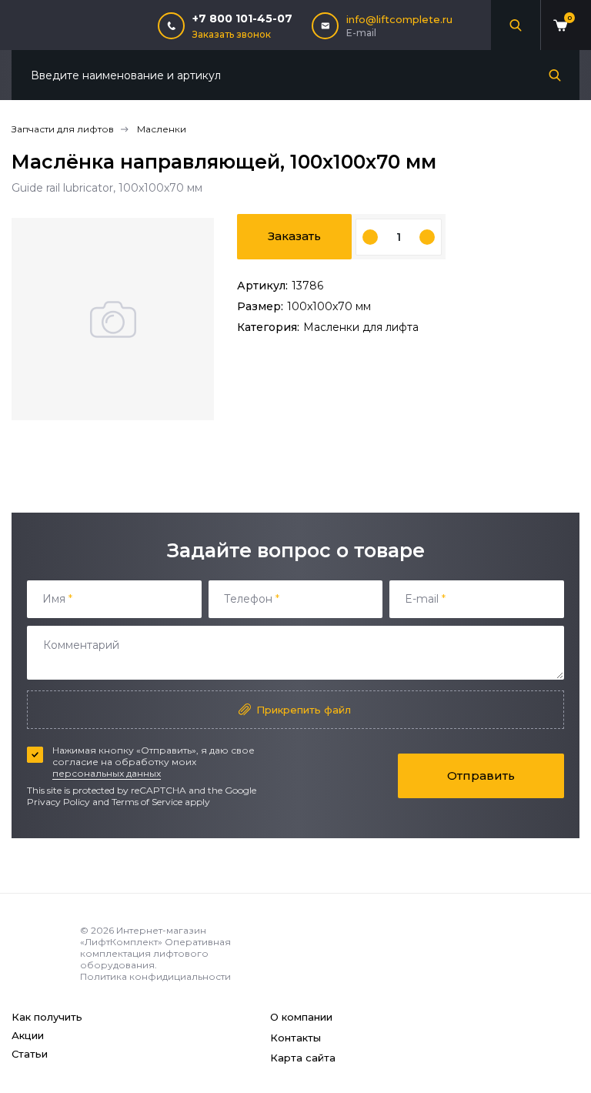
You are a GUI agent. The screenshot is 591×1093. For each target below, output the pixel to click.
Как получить (47, 1017)
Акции (28, 1035)
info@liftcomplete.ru (399, 19)
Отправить (481, 775)
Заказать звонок (231, 34)
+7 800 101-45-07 (242, 18)
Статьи (30, 1054)
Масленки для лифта (361, 327)
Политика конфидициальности (155, 976)
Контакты (295, 1037)
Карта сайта (303, 1057)
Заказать (294, 236)
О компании (301, 1017)
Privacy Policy (58, 801)
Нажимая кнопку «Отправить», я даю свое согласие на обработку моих (153, 761)
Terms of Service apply (161, 801)
